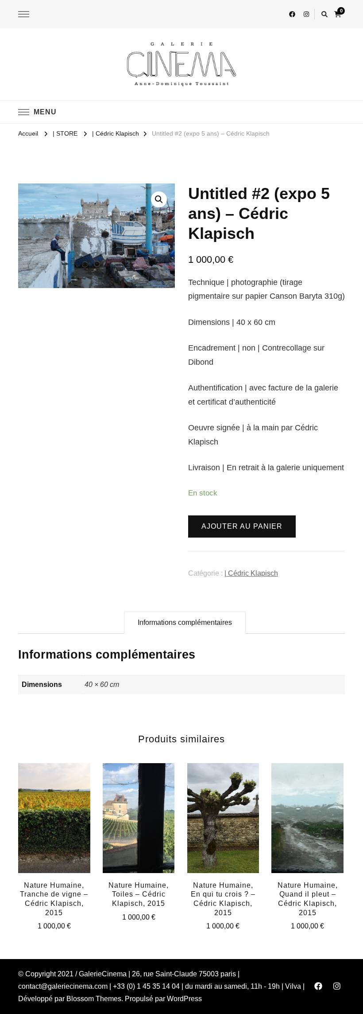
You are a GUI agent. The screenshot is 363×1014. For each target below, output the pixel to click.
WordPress (184, 998)
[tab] (185, 623)
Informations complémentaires (185, 622)
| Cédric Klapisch (251, 573)
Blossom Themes (93, 998)
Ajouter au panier (241, 526)
